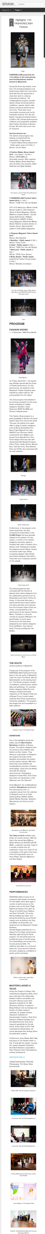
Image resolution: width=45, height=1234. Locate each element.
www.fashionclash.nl (17, 1057)
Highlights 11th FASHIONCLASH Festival (23, 23)
